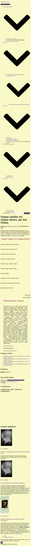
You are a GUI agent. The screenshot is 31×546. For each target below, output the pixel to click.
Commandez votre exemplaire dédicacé (19, 104)
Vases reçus (9, 177)
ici (27, 492)
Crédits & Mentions (8, 537)
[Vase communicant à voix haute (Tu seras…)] (6, 477)
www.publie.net (19, 319)
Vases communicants (12, 380)
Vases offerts (9, 176)
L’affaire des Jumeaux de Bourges (15, 74)
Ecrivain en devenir (11, 38)
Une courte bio (10, 210)
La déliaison (14, 235)
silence (15, 381)
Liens (4, 535)
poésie (12, 381)
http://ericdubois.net (8, 345)
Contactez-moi (10, 211)
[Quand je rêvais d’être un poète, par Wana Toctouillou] (5, 513)
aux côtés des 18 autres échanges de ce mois (15, 234)
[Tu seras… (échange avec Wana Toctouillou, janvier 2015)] (6, 445)
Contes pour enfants (11, 139)
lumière (8, 381)
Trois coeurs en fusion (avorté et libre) (16, 141)
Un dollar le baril (10, 40)
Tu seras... (6, 532)
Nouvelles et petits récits (12, 140)
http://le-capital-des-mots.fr (10, 350)
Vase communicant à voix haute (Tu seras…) (13, 483)
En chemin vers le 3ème (12, 41)
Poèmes (8, 137)
